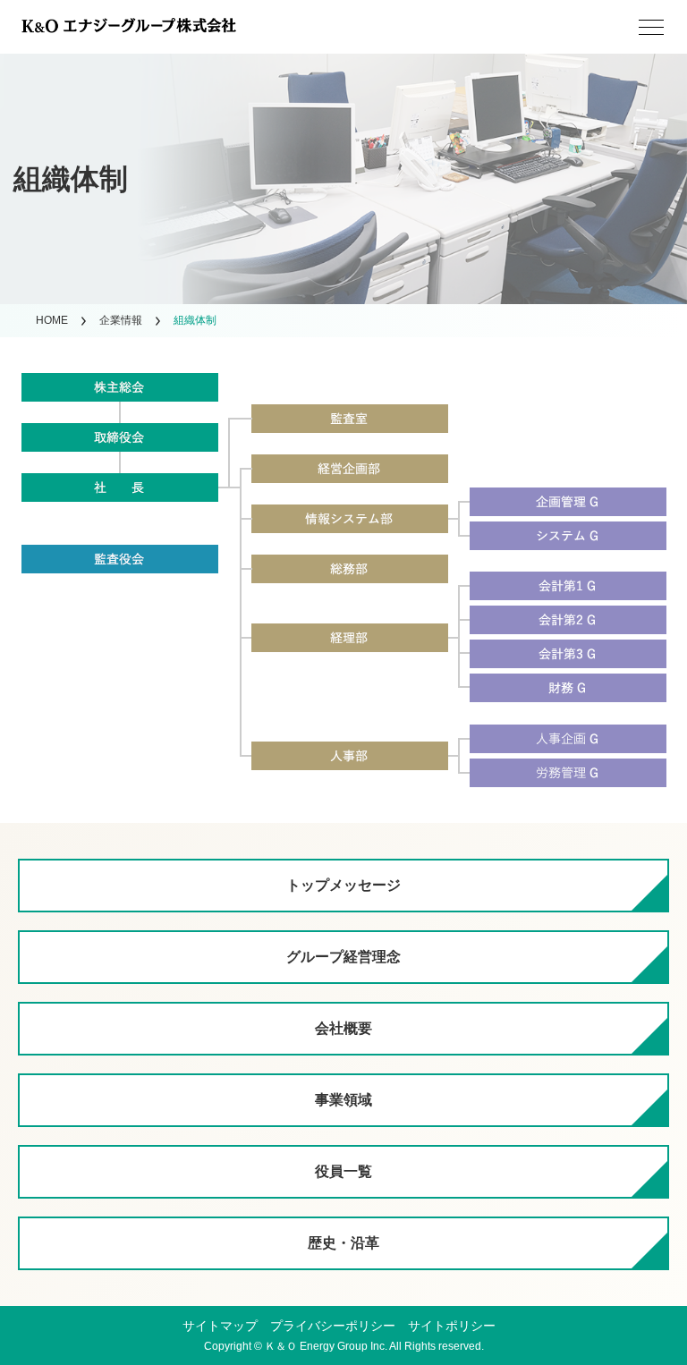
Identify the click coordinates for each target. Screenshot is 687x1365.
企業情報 (120, 320)
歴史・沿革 (343, 1243)
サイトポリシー (452, 1325)
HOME (52, 320)
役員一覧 (343, 1171)
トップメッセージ (343, 885)
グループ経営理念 (343, 956)
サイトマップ (220, 1325)
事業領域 (343, 1099)
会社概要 (343, 1028)
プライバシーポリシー (332, 1325)
